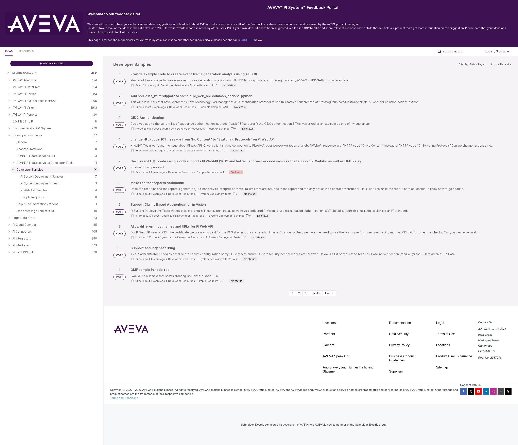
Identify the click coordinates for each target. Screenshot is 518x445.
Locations (443, 345)
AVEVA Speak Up (335, 356)
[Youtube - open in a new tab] (478, 391)
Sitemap (442, 367)
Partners (329, 334)
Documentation (400, 323)
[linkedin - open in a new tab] (486, 391)
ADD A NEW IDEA (53, 63)
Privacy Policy (399, 345)
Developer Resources (174, 85)
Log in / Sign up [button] (496, 51)
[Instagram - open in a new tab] (493, 391)
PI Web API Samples (210, 107)
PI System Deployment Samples (225, 215)
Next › (316, 293)
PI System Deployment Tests (214, 193)
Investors (329, 323)
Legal (440, 323)
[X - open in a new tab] (471, 391)
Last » (329, 293)
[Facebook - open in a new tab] (463, 391)
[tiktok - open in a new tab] (501, 391)
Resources (26, 51)
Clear (93, 72)
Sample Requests (200, 85)
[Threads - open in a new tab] (508, 391)
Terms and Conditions (124, 397)
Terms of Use (445, 334)
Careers (328, 345)
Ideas (9, 51)
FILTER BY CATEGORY (24, 72)
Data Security (399, 334)
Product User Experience (454, 356)
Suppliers (396, 371)
